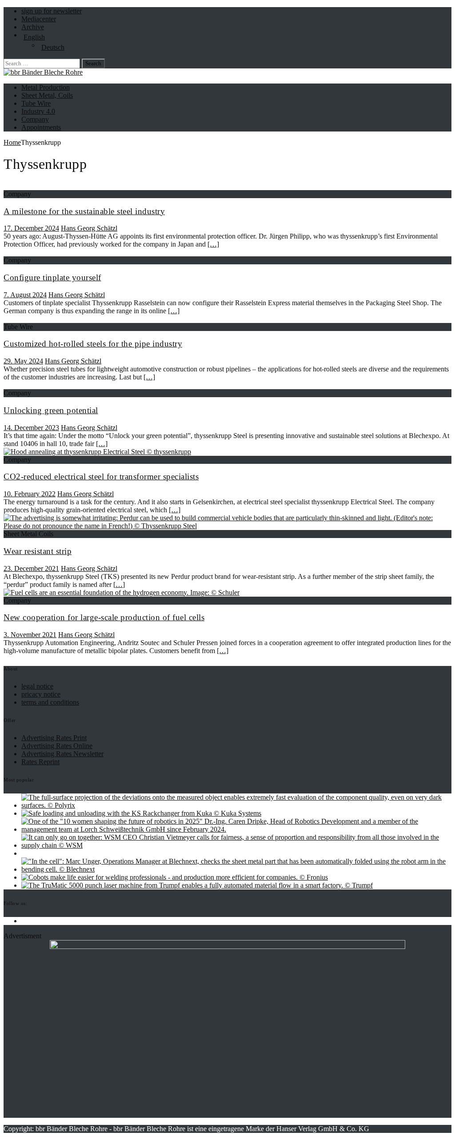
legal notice (37, 686)
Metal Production (45, 87)
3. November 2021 (30, 634)
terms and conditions (50, 702)
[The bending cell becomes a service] (236, 869)
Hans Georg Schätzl (89, 228)
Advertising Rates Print (54, 737)
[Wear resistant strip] (227, 526)
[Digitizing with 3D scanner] (236, 805)
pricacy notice (40, 694)
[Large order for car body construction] (141, 813)
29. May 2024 (23, 361)
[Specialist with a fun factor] (174, 877)
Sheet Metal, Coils (47, 95)
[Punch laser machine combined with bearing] (197, 885)
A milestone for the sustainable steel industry (84, 211)
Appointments (41, 127)
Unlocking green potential (51, 410)
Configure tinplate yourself (52, 277)
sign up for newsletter (51, 11)
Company (35, 119)
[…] (213, 244)
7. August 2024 (25, 295)
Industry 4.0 (38, 111)
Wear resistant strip (38, 551)
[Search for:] (43, 63)
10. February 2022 (30, 494)
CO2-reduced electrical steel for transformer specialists (101, 476)
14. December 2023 (31, 427)
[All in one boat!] (236, 845)
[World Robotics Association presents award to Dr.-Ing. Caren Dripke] (236, 829)
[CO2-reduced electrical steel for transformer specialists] (97, 451)
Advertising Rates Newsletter (62, 753)
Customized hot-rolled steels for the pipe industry (93, 343)
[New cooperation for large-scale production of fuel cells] (121, 592)
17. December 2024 (31, 228)
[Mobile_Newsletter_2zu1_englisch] (227, 946)
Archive (32, 27)
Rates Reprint (40, 761)
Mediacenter (38, 19)
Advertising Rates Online (56, 745)
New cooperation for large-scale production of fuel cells (104, 617)
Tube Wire (36, 103)
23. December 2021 (31, 568)
